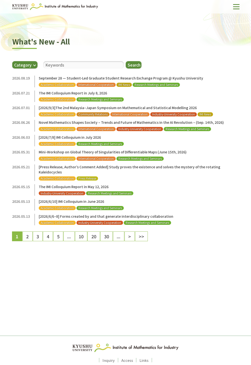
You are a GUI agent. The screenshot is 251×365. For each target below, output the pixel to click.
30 (106, 236)
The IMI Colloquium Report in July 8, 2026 (73, 93)
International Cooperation (96, 85)
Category (23, 65)
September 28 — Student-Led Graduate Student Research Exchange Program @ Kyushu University (121, 78)
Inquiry (108, 360)
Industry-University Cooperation (173, 114)
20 (93, 236)
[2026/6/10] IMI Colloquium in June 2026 (71, 201)
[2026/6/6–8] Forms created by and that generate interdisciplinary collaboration (106, 216)
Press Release (87, 178)
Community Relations (93, 114)
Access (127, 360)
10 (81, 236)
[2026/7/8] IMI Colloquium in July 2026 (70, 137)
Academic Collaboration (57, 85)
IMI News (124, 85)
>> (141, 236)
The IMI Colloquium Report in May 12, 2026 (74, 186)
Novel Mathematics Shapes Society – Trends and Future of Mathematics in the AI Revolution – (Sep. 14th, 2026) (131, 122)
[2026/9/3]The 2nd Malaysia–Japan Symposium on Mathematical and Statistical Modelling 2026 (118, 107)
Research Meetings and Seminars (156, 85)
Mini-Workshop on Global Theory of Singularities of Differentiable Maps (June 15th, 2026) (113, 151)
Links (144, 360)
